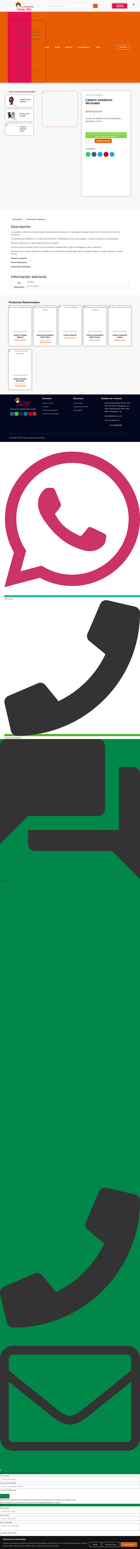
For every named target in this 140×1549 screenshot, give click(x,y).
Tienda (57, 47)
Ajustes (95, 1544)
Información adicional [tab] (35, 219)
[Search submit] (95, 6)
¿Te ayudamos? (84, 47)
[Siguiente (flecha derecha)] (136, 774)
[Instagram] (21, 414)
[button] (20, 47)
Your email (4, 1515)
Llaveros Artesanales (94, 95)
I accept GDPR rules (8, 1490)
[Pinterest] (30, 414)
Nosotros (68, 47)
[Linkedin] (25, 414)
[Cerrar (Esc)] (132, 2)
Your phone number (8, 1483)
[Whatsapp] (16, 414)
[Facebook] (12, 414)
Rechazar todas (110, 1544)
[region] (70, 1542)
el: (111, 425)
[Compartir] (137, 2)
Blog (98, 47)
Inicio (47, 47)
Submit (5, 1496)
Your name (4, 1476)
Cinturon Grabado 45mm (23, 129)
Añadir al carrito (103, 141)
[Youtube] (34, 414)
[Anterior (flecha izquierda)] (4, 774)
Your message (6, 1522)
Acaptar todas (129, 1544)
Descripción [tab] (17, 219)
